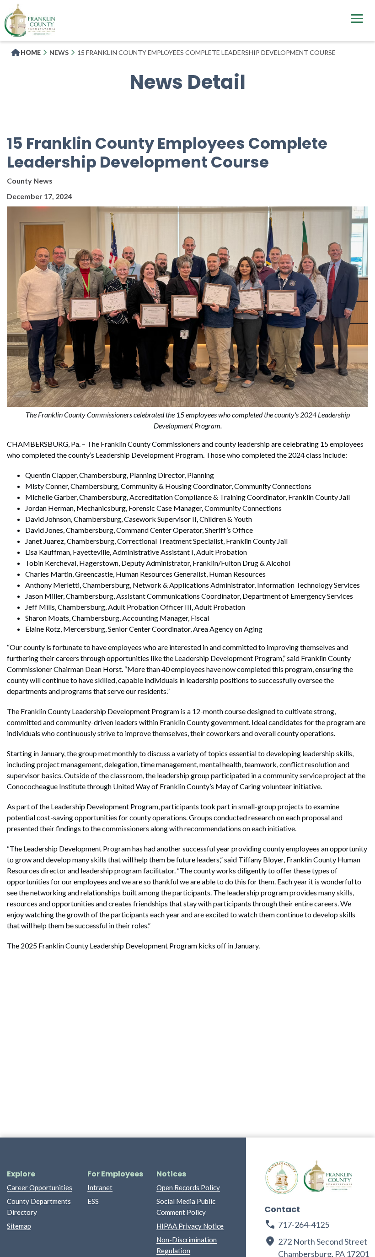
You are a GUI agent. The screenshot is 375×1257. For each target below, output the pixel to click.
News (59, 52)
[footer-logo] (281, 1177)
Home (31, 52)
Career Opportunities (39, 1187)
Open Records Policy (188, 1187)
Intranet (99, 1187)
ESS (93, 1201)
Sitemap (19, 1226)
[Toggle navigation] (356, 19)
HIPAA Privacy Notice (190, 1226)
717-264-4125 (303, 1224)
